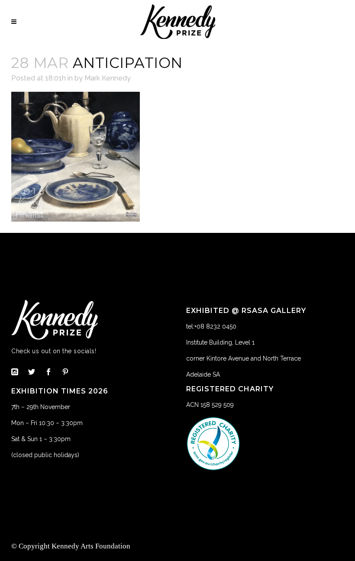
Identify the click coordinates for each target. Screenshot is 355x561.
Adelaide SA (203, 374)
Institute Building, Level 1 (220, 342)
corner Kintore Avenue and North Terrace (243, 358)
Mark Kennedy (107, 78)
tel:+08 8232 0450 (211, 326)
